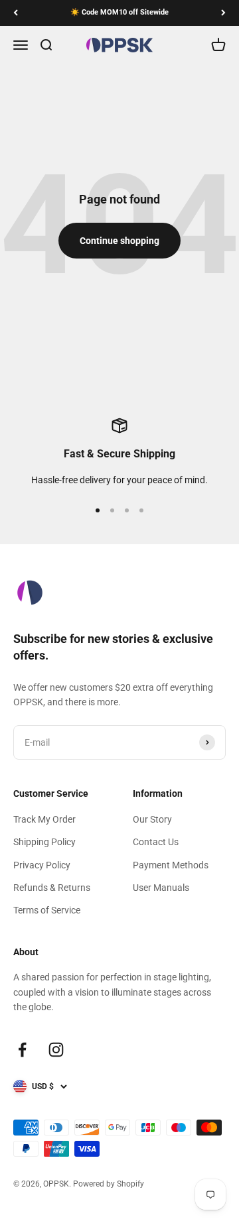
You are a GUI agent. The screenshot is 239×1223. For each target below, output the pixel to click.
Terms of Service (46, 910)
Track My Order (44, 819)
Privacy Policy (41, 865)
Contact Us (156, 842)
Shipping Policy (44, 842)
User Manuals (161, 887)
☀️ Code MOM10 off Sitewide (119, 12)
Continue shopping (119, 240)
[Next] (223, 13)
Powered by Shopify (108, 1184)
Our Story (152, 819)
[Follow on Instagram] (56, 1050)
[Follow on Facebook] (22, 1050)
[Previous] (15, 13)
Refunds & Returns (51, 887)
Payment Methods (170, 865)
